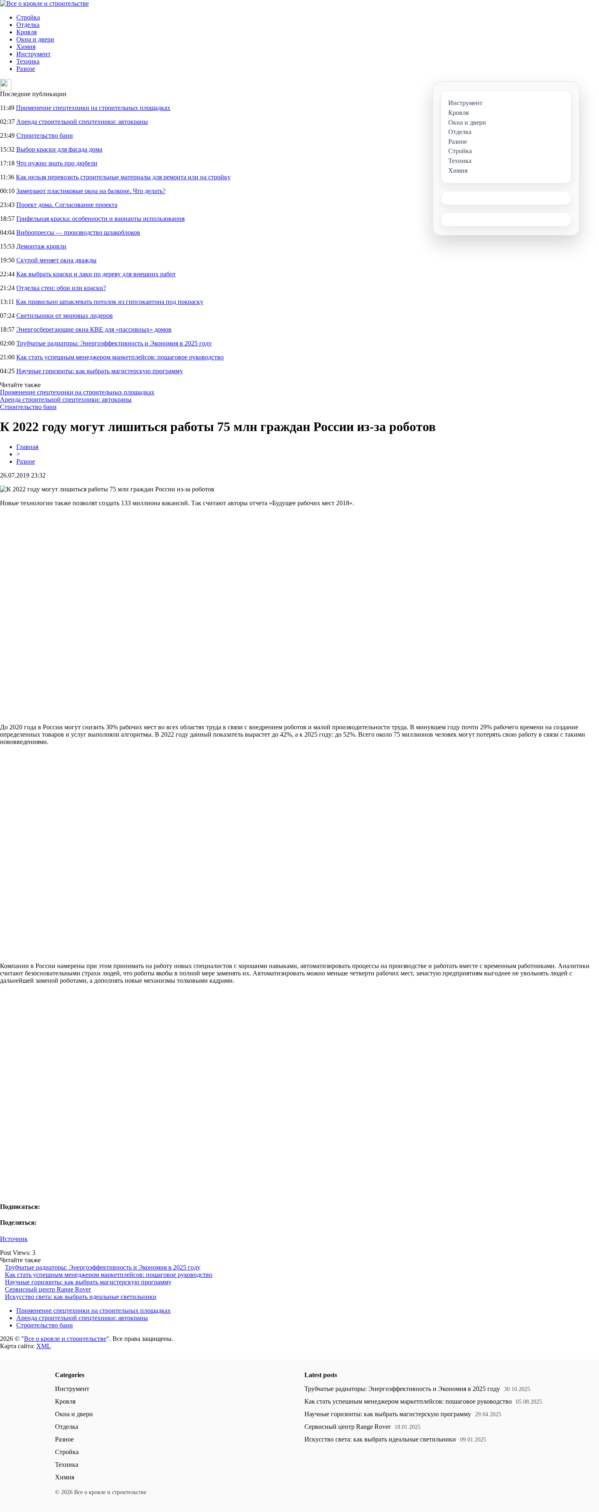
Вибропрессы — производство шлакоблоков (78, 232)
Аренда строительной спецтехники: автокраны (82, 121)
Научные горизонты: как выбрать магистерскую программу (99, 371)
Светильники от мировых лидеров (64, 315)
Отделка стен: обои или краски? (61, 287)
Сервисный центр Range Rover (48, 1289)
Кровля (26, 32)
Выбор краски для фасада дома (59, 149)
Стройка (28, 17)
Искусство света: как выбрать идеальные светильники (80, 1296)
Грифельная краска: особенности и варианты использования (100, 218)
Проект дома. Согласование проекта (66, 204)
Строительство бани (44, 135)
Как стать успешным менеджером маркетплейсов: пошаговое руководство (120, 357)
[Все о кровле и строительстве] (44, 3)
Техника (28, 61)
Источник (14, 1238)
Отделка (28, 24)
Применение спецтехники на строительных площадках (93, 107)
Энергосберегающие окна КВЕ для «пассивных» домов (94, 329)
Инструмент (33, 54)
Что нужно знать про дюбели (56, 163)
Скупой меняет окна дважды (56, 260)
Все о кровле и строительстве (65, 1338)
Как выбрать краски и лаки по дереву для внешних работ (96, 274)
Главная (27, 446)
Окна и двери (35, 39)
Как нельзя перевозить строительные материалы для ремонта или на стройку (123, 177)
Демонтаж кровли (41, 246)
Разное (25, 68)
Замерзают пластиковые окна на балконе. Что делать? (90, 190)
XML (43, 1346)
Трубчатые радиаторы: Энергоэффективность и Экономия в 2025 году (114, 343)
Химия (25, 46)
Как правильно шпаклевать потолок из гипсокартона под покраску (109, 301)
